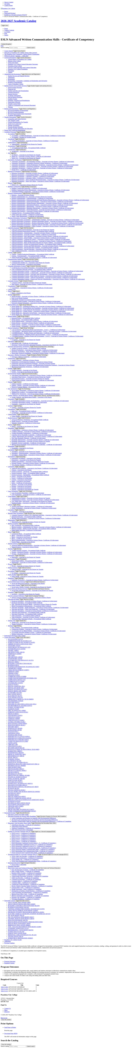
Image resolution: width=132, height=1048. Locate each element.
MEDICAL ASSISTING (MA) (17, 754)
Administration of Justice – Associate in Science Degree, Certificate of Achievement (35, 499)
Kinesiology (11, 456)
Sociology (11, 592)
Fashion (10, 382)
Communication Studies (14, 259)
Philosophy (11, 555)
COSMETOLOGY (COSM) (16, 681)
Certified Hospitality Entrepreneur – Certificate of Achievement (29, 433)
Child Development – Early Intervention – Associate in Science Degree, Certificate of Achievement (39, 236)
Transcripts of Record (14, 102)
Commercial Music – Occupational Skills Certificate (26, 534)
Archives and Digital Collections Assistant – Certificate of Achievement (31, 506)
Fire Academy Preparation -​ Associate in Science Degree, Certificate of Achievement (35, 390)
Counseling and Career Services (17, 119)
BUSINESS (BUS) (13, 665)
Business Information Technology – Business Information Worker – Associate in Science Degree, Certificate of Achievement (46, 221)
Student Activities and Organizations (18, 91)
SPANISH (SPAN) (13, 795)
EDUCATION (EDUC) (15, 694)
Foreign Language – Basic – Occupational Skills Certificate (28, 473)
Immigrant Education (14, 863)
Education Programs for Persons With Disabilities (22, 816)
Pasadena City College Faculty (13, 940)
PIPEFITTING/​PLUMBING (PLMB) (19, 775)
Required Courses (9, 963)
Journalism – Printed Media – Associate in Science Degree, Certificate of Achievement (35, 455)
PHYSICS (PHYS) (13, 772)
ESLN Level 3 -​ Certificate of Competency (23, 836)
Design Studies (12, 316)
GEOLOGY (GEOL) (14, 717)
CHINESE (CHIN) (13, 671)
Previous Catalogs (9, 943)
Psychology (11, 571)
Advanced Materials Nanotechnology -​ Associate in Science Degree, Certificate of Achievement (38, 545)
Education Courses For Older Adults (18, 814)
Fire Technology (12, 388)
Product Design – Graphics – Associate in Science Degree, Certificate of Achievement (35, 324)
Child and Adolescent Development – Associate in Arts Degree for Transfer (32, 229)
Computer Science (13, 281)
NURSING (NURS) (14, 759)
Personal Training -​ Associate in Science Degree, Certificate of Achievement (33, 463)
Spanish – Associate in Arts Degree (21, 488)
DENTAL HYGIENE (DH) (16, 688)
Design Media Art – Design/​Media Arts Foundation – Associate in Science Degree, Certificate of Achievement (42, 308)
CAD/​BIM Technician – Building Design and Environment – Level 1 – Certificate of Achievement (39, 334)
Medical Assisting (13, 523)
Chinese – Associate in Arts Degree (21, 470)
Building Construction (14, 186)
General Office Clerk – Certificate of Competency (25, 887)
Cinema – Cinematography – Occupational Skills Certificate (28, 256)
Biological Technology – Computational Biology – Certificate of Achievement (33, 175)
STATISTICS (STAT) (14, 801)
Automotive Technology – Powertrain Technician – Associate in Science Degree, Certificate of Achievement (42, 166)
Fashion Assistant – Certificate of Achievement (24, 384)
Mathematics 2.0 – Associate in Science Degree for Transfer (28, 522)
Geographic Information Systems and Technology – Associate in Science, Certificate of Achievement (40, 401)
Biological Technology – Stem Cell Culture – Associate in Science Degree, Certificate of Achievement (40, 181)
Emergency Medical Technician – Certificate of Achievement (28, 357)
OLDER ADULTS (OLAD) (16, 931)
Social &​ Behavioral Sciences (16, 581)
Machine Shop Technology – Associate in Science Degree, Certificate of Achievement (35, 518)
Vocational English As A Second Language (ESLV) (22, 854)
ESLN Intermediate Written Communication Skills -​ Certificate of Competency (33, 848)
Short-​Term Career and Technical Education (20, 868)
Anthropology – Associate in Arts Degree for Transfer (26, 144)
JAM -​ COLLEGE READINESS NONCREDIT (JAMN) (24, 927)
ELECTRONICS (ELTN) (15, 697)
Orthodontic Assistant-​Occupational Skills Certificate (26, 299)
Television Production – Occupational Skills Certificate (27, 614)
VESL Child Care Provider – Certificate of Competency (27, 856)
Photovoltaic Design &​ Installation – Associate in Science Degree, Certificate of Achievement (37, 353)
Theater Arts (11, 620)
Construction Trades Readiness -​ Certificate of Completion (28, 884)
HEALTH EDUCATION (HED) (17, 723)
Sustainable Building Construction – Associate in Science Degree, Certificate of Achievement (37, 191)
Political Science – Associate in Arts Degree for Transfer (27, 569)
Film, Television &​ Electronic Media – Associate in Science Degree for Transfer (34, 604)
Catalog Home (8, 5)
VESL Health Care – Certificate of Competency (25, 859)
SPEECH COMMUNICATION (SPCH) (19, 798)
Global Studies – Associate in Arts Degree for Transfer (26, 416)
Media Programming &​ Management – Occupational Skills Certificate (31, 606)
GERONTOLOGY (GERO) (16, 720)
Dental (10, 294)
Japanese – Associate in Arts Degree (21, 484)
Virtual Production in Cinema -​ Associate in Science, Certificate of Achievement (34, 257)
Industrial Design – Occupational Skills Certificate (25, 318)
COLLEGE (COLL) (14, 675)
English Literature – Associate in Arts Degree (24, 370)
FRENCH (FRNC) (13, 714)
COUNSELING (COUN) (15, 683)
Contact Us (7, 1008)
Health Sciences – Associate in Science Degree (24, 421)
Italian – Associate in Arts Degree (20, 481)
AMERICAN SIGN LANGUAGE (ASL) (20, 644)
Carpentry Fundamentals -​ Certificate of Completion (26, 874)
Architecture (11, 149)
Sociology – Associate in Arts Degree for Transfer (25, 594)
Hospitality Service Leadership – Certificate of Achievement (28, 443)
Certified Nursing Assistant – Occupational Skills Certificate (28, 550)
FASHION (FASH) (13, 709)
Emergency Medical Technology (17, 355)
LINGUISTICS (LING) (15, 746)
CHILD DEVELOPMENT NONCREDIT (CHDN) (23, 910)
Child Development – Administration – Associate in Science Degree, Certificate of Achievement (38, 233)
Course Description (9, 637)
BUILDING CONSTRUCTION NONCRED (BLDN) (24, 905)
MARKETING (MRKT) (15, 751)
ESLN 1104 (4, 989)
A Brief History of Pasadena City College (19, 59)
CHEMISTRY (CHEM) (15, 668)
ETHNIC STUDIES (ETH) (16, 707)
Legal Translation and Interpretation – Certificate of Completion (29, 892)
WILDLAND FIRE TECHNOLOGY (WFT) (21, 809)
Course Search (8, 51)
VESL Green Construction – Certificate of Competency (27, 858)
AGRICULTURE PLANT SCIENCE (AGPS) (21, 642)
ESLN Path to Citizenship (18, 864)
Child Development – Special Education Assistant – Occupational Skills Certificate (34, 247)
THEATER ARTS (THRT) (15, 806)
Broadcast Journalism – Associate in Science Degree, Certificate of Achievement (34, 601)
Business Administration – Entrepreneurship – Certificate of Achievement (32, 198)
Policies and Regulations (11, 108)
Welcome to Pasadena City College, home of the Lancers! (20, 52)
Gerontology (11, 409)
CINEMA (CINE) (13, 673)
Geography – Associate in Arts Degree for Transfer (25, 404)
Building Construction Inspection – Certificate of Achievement (29, 188)
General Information (10, 57)
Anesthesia (11, 139)
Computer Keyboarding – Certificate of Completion (26, 879)
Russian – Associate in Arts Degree (21, 486)
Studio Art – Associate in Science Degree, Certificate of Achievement (31, 156)
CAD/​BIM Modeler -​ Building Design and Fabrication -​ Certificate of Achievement (35, 333)
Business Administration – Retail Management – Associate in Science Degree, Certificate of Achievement (41, 209)
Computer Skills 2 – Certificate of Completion (24, 881)
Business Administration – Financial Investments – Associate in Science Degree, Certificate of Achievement (41, 201)
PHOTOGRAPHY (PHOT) (16, 769)
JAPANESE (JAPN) (14, 733)
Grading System (12, 99)
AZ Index (7, 4)
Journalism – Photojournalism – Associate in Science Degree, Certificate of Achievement (36, 453)
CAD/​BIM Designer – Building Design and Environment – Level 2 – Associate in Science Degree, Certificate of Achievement (47, 336)
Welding (10, 626)
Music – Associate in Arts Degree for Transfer (24, 537)
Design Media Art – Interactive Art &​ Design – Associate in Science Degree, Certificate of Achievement (40, 313)
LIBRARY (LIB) (13, 744)
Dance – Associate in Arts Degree (21, 293)
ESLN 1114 (4, 991)
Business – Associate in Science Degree (22, 195)
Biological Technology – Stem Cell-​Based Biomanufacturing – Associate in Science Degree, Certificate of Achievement (45, 179)
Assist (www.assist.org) (14, 124)
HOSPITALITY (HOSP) (15, 728)
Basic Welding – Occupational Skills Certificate (24, 627)
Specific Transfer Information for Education (20, 128)
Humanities (11, 446)
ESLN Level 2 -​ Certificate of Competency (23, 835)
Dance (10, 291)
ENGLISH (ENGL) (13, 702)
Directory (7, 1012)
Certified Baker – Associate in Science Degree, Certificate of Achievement (32, 430)
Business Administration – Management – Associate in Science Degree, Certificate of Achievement (39, 206)
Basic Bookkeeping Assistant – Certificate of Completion (27, 870)
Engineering (11, 358)
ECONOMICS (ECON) (15, 692)
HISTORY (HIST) (13, 727)
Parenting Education (13, 866)
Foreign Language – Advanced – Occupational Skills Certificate (29, 471)
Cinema (10, 252)
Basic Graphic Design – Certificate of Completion (25, 871)
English (10, 368)
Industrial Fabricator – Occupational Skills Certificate (26, 517)
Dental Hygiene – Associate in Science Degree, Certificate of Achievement (32, 296)
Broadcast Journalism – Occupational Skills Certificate (26, 602)
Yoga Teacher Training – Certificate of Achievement (26, 465)
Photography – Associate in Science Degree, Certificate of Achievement (31, 562)
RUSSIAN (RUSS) (13, 788)
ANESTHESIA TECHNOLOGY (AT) (19, 647)
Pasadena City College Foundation (18, 69)
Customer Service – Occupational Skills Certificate (25, 213)
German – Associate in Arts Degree (21, 479)
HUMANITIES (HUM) (15, 730)
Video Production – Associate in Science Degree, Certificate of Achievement (33, 617)
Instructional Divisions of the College (14, 635)
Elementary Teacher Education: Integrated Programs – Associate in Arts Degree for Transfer (37, 345)
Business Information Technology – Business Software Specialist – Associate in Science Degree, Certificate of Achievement (46, 224)
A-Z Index (7, 32)
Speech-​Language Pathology (16, 596)
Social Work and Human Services (17, 589)
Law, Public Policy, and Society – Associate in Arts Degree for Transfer (31, 501)
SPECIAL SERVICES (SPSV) (17, 796)
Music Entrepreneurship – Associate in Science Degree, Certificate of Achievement (34, 540)
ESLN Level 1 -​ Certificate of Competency (23, 833)
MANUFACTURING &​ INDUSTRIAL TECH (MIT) (23, 749)
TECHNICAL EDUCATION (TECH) (19, 803)
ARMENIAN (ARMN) (14, 654)
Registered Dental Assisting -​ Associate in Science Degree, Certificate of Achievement (35, 301)
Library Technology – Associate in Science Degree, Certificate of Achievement (33, 508)
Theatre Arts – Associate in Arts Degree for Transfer (26, 622)
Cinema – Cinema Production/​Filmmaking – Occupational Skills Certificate (32, 254)
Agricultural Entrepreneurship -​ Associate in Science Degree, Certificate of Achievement (36, 375)
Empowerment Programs (15, 87)
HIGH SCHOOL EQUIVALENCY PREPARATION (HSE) (25, 922)
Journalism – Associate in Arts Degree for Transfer (25, 451)
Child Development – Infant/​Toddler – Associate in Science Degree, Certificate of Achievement (38, 238)
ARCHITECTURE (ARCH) (16, 652)
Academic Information (14, 95)
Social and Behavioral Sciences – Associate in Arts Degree (28, 583)
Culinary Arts (12, 289)
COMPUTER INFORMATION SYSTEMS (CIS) (22, 678)
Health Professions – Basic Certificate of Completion (26, 889)
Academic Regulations (14, 115)
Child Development (13, 228)
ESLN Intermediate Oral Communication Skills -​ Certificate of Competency (32, 851)
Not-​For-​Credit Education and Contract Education (22, 67)
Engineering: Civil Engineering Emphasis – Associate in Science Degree (32, 362)
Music (9, 532)
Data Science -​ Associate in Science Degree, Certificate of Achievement (31, 284)
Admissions (11, 77)
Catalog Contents (9, 30)
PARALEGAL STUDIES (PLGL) (18, 762)
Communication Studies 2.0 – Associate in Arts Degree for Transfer (30, 262)
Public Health (12, 574)
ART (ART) (11, 655)
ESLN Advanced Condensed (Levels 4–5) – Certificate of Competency (31, 846)
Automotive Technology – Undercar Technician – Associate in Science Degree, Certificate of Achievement (41, 168)
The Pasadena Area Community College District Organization (21, 54)
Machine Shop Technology (15, 513)
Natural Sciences (12, 543)
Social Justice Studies (14, 585)
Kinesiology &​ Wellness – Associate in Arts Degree (26, 458)
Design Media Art (13, 304)
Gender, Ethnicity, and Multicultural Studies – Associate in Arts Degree (31, 397)
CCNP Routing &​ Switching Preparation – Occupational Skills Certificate (32, 268)
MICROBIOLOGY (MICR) (16, 756)
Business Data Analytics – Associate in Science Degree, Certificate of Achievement (35, 211)
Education (11, 341)
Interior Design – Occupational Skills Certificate (25, 319)
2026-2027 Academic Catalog (18, 20)
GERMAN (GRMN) (14, 718)
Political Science (12, 567)
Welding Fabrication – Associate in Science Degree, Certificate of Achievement (33, 634)
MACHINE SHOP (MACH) (16, 748)
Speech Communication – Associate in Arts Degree (25, 264)
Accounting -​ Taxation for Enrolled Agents (23, 137)
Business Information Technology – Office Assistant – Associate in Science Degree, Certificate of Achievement (42, 226)
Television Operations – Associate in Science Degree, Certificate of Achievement (34, 611)
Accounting (11, 134)
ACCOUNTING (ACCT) (15, 639)
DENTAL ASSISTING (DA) (16, 686)
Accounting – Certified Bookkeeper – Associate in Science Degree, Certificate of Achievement (38, 135)
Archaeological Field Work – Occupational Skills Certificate (28, 148)
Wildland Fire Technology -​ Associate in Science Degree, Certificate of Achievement (35, 394)
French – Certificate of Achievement (21, 478)
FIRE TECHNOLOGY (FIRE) (17, 710)
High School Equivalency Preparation (22, 830)
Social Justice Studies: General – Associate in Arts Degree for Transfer (31, 587)
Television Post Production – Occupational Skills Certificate (28, 612)
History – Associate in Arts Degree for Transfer (24, 426)
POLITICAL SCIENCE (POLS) (17, 777)
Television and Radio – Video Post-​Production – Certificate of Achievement (32, 609)
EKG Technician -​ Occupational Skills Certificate (25, 525)
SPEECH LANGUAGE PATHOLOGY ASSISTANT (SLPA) (26, 800)
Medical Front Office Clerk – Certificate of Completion (27, 894)
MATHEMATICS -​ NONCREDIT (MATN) (20, 930)
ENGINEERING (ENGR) (15, 701)
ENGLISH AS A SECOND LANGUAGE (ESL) (22, 704)
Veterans (10, 107)
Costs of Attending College (15, 84)
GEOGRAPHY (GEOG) (15, 715)
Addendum (7, 941)
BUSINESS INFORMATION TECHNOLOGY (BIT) (23, 667)
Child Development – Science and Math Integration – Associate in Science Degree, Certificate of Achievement (42, 246)
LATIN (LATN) (12, 743)
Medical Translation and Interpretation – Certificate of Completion (30, 895)
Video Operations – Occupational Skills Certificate (25, 615)
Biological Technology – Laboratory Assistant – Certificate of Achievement (32, 176)
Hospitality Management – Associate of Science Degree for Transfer (30, 441)
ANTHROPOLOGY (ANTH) (16, 649)
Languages (11, 466)
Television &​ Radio (13, 599)
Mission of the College (14, 61)
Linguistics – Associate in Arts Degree (22, 511)
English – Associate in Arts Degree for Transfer (24, 372)
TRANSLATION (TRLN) (15, 936)
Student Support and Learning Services (15, 85)
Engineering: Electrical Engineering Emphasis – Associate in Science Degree (33, 363)
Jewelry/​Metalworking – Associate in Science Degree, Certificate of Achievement (34, 321)
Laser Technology (13, 491)
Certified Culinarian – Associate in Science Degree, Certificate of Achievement (33, 431)
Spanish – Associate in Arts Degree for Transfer (24, 489)
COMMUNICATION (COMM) (17, 676)
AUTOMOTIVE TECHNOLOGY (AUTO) (20, 660)
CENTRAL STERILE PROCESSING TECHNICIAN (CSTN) (26, 909)
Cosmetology (11, 286)
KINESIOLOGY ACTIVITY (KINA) (19, 736)
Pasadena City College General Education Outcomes (23, 64)
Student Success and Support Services (18, 76)
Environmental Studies (14, 373)
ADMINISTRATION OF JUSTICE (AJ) (20, 641)
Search (6, 35)
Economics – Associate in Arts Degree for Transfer (25, 339)
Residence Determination (15, 82)
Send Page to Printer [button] (10, 1027)
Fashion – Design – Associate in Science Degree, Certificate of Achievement (33, 385)
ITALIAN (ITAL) (13, 731)
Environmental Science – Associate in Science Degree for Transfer (30, 378)
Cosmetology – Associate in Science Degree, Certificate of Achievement (31, 288)
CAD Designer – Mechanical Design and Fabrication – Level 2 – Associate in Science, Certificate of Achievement (43, 331)
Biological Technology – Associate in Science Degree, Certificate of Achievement (34, 173)
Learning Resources (13, 92)
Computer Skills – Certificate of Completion (23, 882)
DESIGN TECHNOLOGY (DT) (17, 689)
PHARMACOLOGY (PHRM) (17, 765)
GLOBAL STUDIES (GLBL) (16, 722)
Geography (11, 399)
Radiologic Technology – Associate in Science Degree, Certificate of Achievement (34, 580)
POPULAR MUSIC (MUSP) (16, 778)
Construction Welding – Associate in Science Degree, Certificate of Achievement (34, 629)
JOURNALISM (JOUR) (15, 735)
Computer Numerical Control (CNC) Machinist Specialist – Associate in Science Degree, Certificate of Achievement (44, 515)
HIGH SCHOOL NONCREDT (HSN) (19, 923)
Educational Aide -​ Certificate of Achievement (24, 343)
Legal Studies (12, 496)
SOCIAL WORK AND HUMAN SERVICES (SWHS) (24, 791)
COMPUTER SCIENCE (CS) (16, 679)
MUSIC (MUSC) (13, 757)
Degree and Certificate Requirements (14, 130)
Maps (5, 1010)
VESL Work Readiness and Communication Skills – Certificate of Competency (33, 861)
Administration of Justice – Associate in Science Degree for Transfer (30, 498)
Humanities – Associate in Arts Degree (22, 448)
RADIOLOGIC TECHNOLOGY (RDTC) (20, 783)
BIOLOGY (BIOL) (13, 662)
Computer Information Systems (17, 266)
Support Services (13, 94)
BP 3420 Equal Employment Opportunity (19, 114)
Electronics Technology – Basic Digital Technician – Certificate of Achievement (34, 351)
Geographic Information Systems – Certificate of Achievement (29, 402)
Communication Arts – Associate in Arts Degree (25, 261)
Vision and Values (13, 62)
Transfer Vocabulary (13, 125)
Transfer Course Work (14, 104)
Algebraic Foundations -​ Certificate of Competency (25, 828)
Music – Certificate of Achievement (21, 538)
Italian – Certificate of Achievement (21, 483)
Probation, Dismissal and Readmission (19, 100)
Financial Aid (12, 89)
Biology (10, 183)
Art (9, 153)
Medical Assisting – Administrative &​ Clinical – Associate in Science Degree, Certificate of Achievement (41, 527)
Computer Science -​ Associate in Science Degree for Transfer (28, 282)
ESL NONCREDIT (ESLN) (16, 915)
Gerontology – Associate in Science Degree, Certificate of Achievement (31, 412)
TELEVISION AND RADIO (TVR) (18, 804)
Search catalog (5, 47)
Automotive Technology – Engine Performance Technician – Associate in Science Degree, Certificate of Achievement (44, 165)
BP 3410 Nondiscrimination (16, 112)
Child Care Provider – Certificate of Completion (25, 878)
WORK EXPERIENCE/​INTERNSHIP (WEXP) (22, 811)
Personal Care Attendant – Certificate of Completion (26, 897)
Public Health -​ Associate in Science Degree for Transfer (27, 576)
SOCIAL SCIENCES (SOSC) (16, 790)
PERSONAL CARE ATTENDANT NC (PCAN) (22, 935)
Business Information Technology (17, 218)
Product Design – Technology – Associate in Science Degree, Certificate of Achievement (36, 326)
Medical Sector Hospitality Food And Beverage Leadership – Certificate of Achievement (36, 444)
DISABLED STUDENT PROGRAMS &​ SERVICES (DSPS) (26, 912)
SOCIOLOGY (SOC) (14, 793)
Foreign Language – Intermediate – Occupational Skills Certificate (30, 475)
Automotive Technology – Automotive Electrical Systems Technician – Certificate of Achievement (39, 163)
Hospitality (11, 428)
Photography (11, 559)
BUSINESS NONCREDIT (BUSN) (18, 907)
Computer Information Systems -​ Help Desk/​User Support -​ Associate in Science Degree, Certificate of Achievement (44, 276)
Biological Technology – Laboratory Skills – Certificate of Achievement (31, 178)
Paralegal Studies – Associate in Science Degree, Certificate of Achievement (33, 503)
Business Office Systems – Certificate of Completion (26, 873)
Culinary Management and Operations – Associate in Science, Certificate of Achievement (36, 436)
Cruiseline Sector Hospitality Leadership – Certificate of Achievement (31, 435)
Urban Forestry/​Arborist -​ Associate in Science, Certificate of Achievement (32, 380)
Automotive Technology (15, 160)
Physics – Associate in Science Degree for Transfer (25, 566)
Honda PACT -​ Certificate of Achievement (23, 169)
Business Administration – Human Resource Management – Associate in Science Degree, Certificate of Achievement (44, 203)
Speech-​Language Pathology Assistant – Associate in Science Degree (31, 597)
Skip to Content (8, 2)
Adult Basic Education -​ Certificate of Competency (25, 825)
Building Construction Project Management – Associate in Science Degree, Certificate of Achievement (40, 190)
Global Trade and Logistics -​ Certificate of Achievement (27, 214)
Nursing (10, 548)
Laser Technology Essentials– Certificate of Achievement (27, 493)
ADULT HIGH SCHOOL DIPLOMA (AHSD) (21, 904)
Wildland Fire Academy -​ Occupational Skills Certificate (27, 392)
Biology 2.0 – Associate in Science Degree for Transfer (27, 185)
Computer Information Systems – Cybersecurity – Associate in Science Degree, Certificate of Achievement (41, 272)
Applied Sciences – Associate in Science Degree (25, 360)
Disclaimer (11, 71)
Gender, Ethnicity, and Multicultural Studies (20, 395)
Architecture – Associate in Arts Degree (22, 151)
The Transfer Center (13, 120)
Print (5, 33)
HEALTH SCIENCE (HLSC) (16, 725)
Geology (10, 406)
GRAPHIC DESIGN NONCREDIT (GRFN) (21, 918)
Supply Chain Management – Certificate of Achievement (27, 216)
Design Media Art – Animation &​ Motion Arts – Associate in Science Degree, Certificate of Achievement (41, 306)
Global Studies (12, 414)
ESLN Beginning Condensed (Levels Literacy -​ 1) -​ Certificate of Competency (33, 843)
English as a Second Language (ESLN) (15, 15)
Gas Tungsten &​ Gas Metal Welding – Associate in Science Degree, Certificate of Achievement (38, 631)
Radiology (11, 578)
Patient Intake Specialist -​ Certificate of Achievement (26, 530)
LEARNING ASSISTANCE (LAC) (18, 928)
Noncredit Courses (9, 900)
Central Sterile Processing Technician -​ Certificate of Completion (29, 876)
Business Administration (15, 193)
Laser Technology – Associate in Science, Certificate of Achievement (31, 494)
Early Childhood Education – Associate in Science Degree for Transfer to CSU (33, 251)
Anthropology (12, 142)
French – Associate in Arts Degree (21, 476)
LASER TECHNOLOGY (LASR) (18, 741)
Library (10, 504)
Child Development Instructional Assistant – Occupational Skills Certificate (32, 231)
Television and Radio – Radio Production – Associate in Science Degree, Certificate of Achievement (39, 607)
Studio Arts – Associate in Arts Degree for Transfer (25, 158)
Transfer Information (10, 117)
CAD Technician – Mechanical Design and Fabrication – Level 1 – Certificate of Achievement (38, 329)
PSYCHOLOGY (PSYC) (15, 782)
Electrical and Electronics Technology (18, 346)
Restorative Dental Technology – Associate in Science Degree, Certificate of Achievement (36, 303)
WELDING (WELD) (14, 808)
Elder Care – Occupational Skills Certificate (23, 411)
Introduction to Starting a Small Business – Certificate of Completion (30, 891)
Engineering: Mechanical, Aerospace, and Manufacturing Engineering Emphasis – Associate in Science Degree (42, 365)
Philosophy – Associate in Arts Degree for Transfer (25, 557)
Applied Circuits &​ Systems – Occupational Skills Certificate (28, 348)
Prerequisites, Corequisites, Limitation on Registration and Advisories (27, 81)
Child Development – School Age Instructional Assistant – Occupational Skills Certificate (36, 244)
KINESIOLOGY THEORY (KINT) (18, 740)
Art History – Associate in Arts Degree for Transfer (25, 155)
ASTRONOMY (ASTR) (15, 658)
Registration (11, 79)
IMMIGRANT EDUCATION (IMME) (19, 925)
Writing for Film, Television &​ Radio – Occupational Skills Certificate (31, 619)
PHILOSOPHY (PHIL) (14, 767)
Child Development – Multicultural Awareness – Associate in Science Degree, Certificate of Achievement (41, 241)
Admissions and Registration (12, 74)
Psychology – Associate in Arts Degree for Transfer (26, 573)
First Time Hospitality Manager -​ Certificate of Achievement (28, 438)
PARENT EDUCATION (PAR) (17, 933)
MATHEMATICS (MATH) (16, 752)
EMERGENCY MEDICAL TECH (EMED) (20, 699)
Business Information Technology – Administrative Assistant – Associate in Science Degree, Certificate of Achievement (45, 219)
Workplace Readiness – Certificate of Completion (25, 899)
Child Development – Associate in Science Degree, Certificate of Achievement (33, 234)
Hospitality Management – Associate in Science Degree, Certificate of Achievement (35, 439)
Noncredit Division (9, 13)
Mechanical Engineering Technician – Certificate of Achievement (29, 367)
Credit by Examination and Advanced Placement (21, 105)
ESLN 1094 (4, 987)
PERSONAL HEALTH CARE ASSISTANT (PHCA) (23, 764)
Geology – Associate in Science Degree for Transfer (26, 407)
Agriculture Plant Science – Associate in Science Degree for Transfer (30, 377)
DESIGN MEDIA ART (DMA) (17, 691)
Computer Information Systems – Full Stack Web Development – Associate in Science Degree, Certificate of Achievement (46, 274)
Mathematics (11, 520)
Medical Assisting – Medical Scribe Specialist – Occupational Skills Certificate (33, 528)
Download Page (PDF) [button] (10, 1033)
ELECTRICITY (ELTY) (15, 696)
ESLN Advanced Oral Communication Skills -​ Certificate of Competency (32, 852)
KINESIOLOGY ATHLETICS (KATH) (19, 738)
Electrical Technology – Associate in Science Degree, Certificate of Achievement (34, 350)
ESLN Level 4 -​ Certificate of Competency (23, 838)
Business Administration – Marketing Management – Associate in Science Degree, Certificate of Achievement (42, 208)
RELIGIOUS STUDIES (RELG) (17, 785)
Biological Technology (14, 171)
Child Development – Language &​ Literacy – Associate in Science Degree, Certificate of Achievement (40, 239)
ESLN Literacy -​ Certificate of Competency (23, 841)
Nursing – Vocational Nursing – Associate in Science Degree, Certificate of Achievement (36, 554)
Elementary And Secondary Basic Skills (19, 823)
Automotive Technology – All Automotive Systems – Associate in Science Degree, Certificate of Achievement (42, 161)
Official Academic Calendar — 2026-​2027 (16, 56)
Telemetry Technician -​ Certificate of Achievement (25, 423)
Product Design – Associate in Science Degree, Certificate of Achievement (32, 323)
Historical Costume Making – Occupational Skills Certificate (28, 387)
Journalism (11, 450)
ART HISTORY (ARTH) (15, 657)
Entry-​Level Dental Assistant (19, 298)
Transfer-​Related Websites (15, 127)
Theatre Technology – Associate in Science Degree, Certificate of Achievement (33, 624)
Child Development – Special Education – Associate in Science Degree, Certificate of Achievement (39, 249)
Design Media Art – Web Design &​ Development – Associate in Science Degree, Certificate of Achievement (42, 314)
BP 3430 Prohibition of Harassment (18, 110)
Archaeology (11, 146)
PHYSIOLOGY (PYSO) (15, 774)
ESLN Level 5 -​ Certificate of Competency (23, 840)
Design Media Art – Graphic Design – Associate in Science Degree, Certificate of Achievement (38, 311)
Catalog (10, 72)
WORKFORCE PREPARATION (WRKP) (20, 938)
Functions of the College (15, 66)
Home (6, 11)
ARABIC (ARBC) (13, 650)
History (10, 424)
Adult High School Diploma (19, 826)
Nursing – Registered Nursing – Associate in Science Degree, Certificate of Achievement (36, 552)
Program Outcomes (9, 961)
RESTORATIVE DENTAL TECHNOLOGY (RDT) (23, 787)
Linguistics (11, 510)
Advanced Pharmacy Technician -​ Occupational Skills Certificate (29, 419)
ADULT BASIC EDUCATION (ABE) (19, 902)
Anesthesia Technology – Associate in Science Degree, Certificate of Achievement (34, 141)
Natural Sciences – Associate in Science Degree (25, 547)
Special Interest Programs (15, 97)
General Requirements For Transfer (18, 122)
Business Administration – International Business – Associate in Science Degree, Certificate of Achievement (42, 205)
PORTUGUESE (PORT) (15, 780)
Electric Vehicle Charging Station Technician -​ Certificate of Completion (31, 886)
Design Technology (13, 328)
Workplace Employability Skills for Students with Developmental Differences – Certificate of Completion (41, 821)
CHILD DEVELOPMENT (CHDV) (18, 670)
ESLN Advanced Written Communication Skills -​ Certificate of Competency (33, 849)
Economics (11, 338)
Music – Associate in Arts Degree (20, 535)
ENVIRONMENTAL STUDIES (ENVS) (20, 705)
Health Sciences (12, 418)
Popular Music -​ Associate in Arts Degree (23, 542)
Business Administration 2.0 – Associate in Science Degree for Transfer (31, 196)
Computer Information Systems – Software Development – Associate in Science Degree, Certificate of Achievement (44, 277)
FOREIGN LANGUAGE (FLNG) (18, 712)
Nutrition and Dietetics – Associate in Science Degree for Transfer (30, 461)
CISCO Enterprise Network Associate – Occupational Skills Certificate (31, 269)
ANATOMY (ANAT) (14, 645)
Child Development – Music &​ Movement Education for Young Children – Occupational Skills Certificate (41, 242)
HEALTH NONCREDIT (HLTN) (18, 920)
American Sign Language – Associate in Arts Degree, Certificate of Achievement (34, 468)
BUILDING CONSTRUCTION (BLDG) (20, 663)
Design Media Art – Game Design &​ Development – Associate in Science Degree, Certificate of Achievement (42, 309)
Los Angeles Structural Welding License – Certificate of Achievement (31, 632)
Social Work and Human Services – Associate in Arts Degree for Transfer (32, 590)
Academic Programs (10, 132)
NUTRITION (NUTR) (14, 761)
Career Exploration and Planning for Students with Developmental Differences (33, 818)
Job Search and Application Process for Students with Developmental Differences (34, 820)
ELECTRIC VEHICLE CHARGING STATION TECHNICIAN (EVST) (29, 914)
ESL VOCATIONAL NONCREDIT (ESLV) (21, 917)
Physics (10, 564)
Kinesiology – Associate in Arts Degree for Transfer (26, 460)
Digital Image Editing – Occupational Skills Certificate (26, 561)
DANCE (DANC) (13, 684)
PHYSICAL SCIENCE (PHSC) (17, 770)
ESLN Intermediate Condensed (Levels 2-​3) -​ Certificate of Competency (32, 844)
